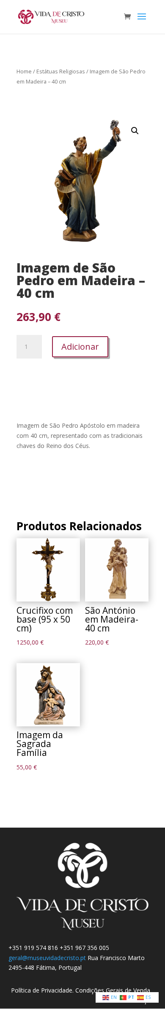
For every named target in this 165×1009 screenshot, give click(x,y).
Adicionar (80, 346)
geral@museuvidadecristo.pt (47, 958)
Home (24, 71)
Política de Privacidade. (43, 990)
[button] (135, 130)
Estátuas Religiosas (60, 71)
